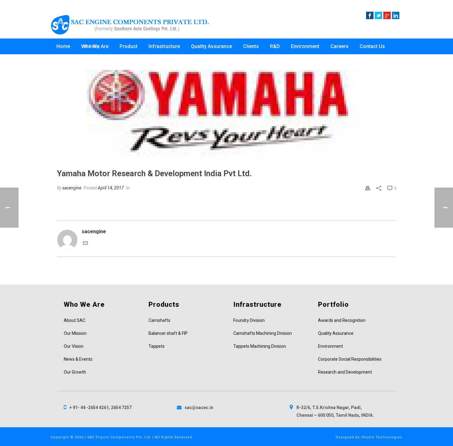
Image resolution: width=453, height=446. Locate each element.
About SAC (74, 320)
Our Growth (75, 372)
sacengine (71, 187)
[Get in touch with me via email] (85, 244)
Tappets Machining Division (259, 346)
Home (63, 46)
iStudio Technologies (381, 437)
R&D (275, 46)
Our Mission (75, 333)
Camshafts (159, 320)
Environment (305, 46)
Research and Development (345, 372)
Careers (339, 46)
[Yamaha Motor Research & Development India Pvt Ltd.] (226, 116)
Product (128, 46)
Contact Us (372, 46)
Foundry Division (249, 320)
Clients (251, 46)
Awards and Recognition (341, 320)
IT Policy (92, 46)
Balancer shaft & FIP (168, 333)
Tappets (157, 346)
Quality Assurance (211, 46)
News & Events (78, 359)
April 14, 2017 (111, 187)
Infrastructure (164, 46)
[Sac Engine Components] (130, 25)
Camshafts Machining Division (262, 333)
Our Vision (74, 346)
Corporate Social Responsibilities (350, 359)
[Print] (367, 187)
